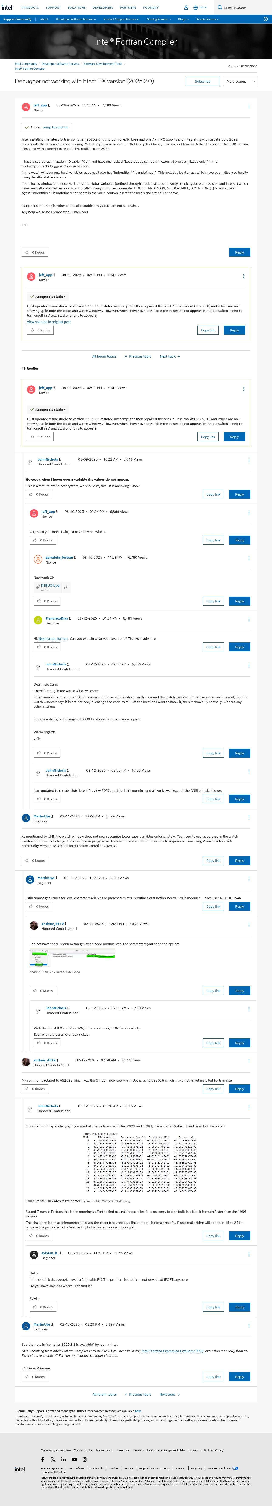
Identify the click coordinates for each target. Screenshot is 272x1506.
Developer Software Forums (60, 63)
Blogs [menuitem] (182, 19)
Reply (239, 252)
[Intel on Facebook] (42, 1459)
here (138, 1410)
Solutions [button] (77, 7)
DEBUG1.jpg (50, 585)
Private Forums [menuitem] (206, 19)
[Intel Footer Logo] (20, 1468)
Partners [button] (128, 7)
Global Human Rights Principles (163, 1484)
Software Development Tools (103, 63)
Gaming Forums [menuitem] (157, 19)
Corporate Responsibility (166, 1450)
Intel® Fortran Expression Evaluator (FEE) (173, 1350)
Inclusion (194, 1450)
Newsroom (104, 1450)
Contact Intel (83, 1450)
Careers (138, 1450)
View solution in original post (49, 321)
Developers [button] (103, 7)
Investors (122, 1450)
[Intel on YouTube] (74, 1459)
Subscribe (203, 81)
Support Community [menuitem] (17, 19)
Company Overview (56, 1450)
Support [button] (53, 7)
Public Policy (214, 1450)
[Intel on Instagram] (84, 1459)
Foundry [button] (151, 7)
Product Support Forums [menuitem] (120, 19)
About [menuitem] (44, 19)
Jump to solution (49, 127)
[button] (249, 106)
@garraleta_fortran (53, 638)
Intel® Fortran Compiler (30, 68)
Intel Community (26, 63)
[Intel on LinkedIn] (63, 1459)
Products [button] (30, 7)
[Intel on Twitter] (53, 1459)
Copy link (208, 330)
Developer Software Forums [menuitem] (74, 19)
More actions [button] (236, 81)
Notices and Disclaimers (186, 1481)
